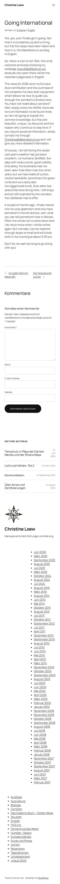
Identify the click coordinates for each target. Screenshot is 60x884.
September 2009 (44, 675)
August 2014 (42, 596)
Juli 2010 (39, 647)
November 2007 (44, 758)
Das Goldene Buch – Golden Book (32, 813)
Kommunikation (14, 475)
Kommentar (11, 327)
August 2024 (42, 580)
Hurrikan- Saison (21, 833)
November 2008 (44, 715)
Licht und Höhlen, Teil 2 (19, 465)
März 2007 (40, 778)
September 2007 (44, 766)
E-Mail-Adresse (12, 378)
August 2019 (42, 588)
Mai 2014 (39, 603)
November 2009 (44, 667)
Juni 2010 (40, 651)
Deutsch (16, 817)
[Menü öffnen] (53, 5)
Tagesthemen (20, 853)
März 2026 (40, 556)
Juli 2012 (39, 627)
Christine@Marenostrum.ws (22, 139)
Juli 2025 (39, 568)
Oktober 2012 (42, 619)
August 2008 (42, 726)
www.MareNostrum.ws (31, 69)
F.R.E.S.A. (16, 825)
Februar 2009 (42, 703)
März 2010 (40, 663)
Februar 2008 (42, 750)
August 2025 (42, 564)
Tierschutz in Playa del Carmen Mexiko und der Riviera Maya (24, 453)
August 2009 (42, 679)
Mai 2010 (39, 655)
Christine (21, 30)
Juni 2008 (40, 735)
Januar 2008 (41, 754)
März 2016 (40, 592)
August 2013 (41, 611)
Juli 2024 (39, 584)
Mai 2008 (39, 738)
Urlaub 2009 (18, 860)
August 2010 (42, 643)
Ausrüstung (18, 801)
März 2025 (40, 572)
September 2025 (44, 560)
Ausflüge (16, 797)
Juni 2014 (40, 599)
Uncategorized (20, 856)
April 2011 (39, 631)
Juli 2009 (39, 683)
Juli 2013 (39, 615)
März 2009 (40, 699)
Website (8, 392)
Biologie (16, 805)
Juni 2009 (40, 687)
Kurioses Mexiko (21, 837)
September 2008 (44, 723)
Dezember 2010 (44, 635)
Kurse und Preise (21, 841)
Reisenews (18, 849)
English (31, 30)
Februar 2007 (42, 782)
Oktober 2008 (42, 719)
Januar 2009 (42, 707)
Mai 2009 (39, 691)
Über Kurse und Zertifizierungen (15, 486)
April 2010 (40, 659)
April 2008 (40, 742)
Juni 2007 (40, 774)
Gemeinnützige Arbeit (25, 829)
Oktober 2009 (42, 671)
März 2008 (40, 746)
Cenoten (16, 809)
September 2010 (44, 639)
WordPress (43, 877)
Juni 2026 (40, 552)
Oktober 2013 (42, 607)
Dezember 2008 (44, 711)
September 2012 (44, 623)
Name (7, 364)
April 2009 (40, 695)
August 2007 (42, 770)
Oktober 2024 (42, 576)
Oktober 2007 (42, 762)
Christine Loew (14, 5)
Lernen (15, 844)
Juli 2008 (39, 730)
